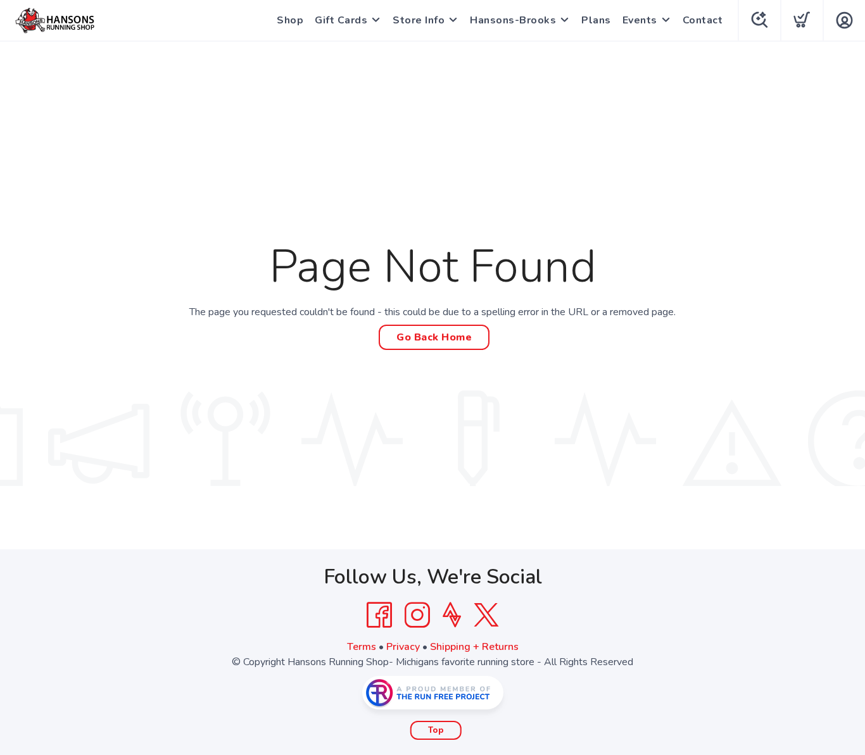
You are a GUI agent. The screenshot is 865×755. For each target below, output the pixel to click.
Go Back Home (434, 337)
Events (639, 20)
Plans (596, 20)
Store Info (419, 20)
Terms (361, 647)
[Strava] (451, 615)
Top (436, 730)
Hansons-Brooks (513, 20)
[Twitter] (486, 615)
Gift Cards (341, 20)
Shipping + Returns (474, 647)
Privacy (403, 647)
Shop (290, 20)
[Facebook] (379, 615)
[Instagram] (417, 615)
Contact (703, 20)
